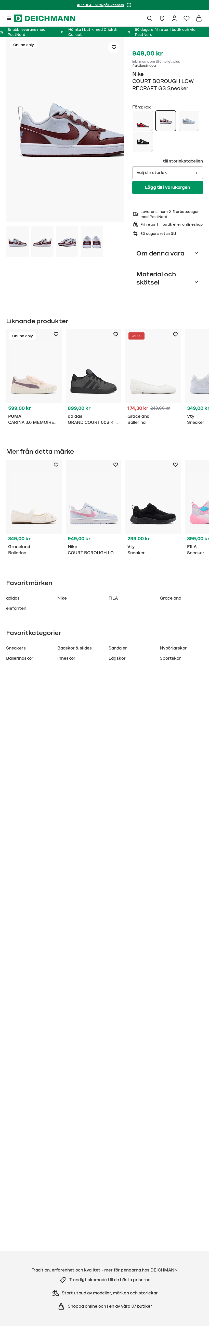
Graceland (170, 598)
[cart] (199, 18)
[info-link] (129, 5)
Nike (138, 74)
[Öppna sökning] (150, 18)
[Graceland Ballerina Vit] (153, 378)
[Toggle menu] (9, 18)
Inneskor (66, 658)
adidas (13, 598)
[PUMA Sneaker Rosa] (34, 378)
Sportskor (170, 658)
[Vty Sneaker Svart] (153, 509)
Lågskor (117, 658)
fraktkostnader (144, 65)
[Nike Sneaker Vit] (93, 509)
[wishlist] (186, 18)
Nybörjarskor (173, 648)
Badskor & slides (74, 648)
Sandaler (118, 648)
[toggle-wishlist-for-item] (114, 47)
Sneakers (16, 648)
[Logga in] (174, 18)
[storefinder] (162, 18)
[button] (65, 130)
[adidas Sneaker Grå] (93, 378)
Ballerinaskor (19, 658)
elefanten (16, 608)
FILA (113, 598)
